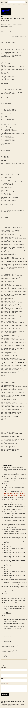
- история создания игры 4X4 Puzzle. (14, 484)
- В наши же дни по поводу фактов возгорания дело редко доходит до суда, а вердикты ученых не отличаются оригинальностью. (15, 520)
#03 (19, 4)
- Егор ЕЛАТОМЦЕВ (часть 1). (13, 497)
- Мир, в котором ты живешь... (14, 594)
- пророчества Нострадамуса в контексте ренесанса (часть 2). (15, 534)
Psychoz (14, 4)
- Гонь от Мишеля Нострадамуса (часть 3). (14, 549)
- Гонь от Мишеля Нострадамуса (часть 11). (14, 576)
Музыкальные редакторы (6, 26)
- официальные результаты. (13, 491)
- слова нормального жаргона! (15, 616)
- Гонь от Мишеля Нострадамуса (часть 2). (14, 545)
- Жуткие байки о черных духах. (15, 603)
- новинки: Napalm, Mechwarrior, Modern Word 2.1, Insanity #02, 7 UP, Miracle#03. (15, 473)
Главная (2, 4)
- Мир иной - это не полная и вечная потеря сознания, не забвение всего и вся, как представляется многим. (15, 513)
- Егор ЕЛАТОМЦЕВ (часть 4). (13, 504)
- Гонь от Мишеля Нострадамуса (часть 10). (14, 572)
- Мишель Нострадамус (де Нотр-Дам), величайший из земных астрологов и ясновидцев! (15, 526)
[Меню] (26, 2)
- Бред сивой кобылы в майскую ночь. (14, 590)
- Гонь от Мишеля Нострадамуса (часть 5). (14, 553)
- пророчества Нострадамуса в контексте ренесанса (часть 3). (15, 538)
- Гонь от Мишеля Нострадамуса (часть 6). (14, 557)
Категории (3, 24)
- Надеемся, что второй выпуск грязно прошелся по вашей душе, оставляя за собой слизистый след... (15, 469)
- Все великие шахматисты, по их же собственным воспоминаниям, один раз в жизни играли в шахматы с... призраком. (15, 508)
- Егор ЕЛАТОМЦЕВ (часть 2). (13, 499)
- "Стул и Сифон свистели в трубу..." (15, 598)
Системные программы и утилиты (15, 24)
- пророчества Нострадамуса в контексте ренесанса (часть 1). (15, 530)
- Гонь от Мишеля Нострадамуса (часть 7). (14, 561)
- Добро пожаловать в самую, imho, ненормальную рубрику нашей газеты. (15, 587)
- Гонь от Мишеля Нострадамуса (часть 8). (14, 564)
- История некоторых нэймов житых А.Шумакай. (15, 612)
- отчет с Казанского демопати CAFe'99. (14, 488)
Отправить (5, 694)
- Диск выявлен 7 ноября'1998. (14, 600)
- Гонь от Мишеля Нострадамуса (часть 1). (14, 541)
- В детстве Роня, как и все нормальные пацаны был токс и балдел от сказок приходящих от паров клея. (15, 619)
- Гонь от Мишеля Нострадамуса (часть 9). (14, 568)
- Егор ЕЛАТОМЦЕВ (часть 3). (13, 502)
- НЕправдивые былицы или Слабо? (15, 596)
